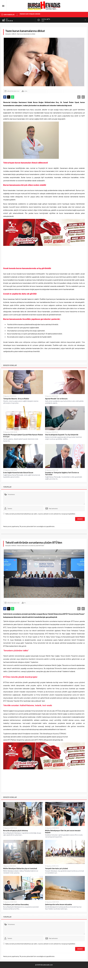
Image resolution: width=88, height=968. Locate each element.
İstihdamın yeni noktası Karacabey (16, 904)
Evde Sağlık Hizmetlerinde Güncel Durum (34, 14)
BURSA (14, 545)
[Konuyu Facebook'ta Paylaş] (4, 97)
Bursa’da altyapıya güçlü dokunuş (15, 830)
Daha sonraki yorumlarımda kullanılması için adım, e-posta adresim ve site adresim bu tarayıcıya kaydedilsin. (40, 514)
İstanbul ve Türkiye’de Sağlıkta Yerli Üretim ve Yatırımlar (62, 473)
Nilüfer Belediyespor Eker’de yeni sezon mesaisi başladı (62, 831)
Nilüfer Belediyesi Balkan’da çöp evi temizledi (20, 868)
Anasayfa (8, 34)
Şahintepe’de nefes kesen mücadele (58, 904)
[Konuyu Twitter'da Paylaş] (8, 97)
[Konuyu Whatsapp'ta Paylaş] (12, 97)
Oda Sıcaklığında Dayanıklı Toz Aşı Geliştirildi (61, 435)
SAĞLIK (14, 34)
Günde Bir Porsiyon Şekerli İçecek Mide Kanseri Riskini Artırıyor (23, 435)
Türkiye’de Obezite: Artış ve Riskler (16, 399)
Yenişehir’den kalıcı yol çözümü (56, 868)
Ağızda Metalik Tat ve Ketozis (56, 399)
